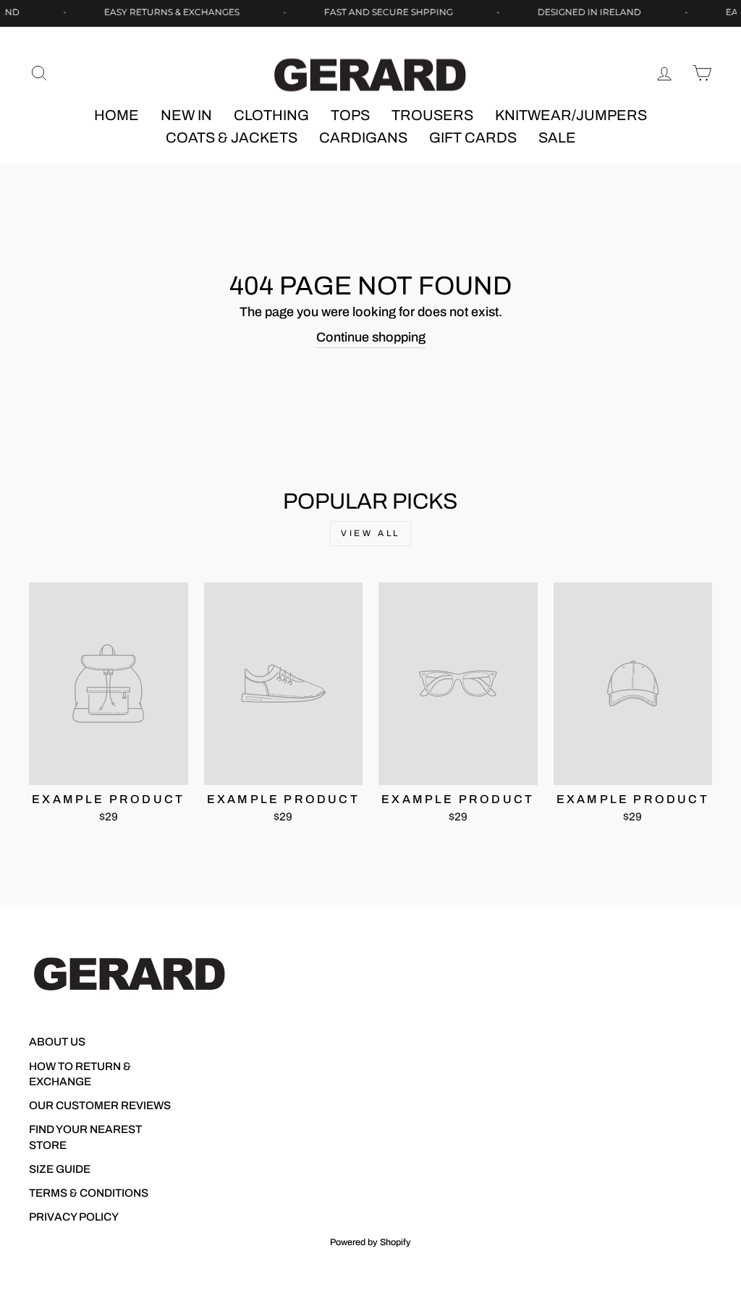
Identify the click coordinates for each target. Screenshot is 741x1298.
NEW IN (186, 115)
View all (370, 533)
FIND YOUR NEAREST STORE (85, 1137)
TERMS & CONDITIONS (88, 1193)
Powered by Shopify (370, 1242)
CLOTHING (271, 115)
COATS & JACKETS (231, 137)
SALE (557, 137)
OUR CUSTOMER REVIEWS (100, 1105)
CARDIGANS (363, 137)
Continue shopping (370, 337)
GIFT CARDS (473, 137)
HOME (116, 115)
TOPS (350, 115)
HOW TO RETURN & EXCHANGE (80, 1074)
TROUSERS (432, 115)
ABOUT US (57, 1042)
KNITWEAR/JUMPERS (571, 115)
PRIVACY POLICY (74, 1217)
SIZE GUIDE (59, 1169)
